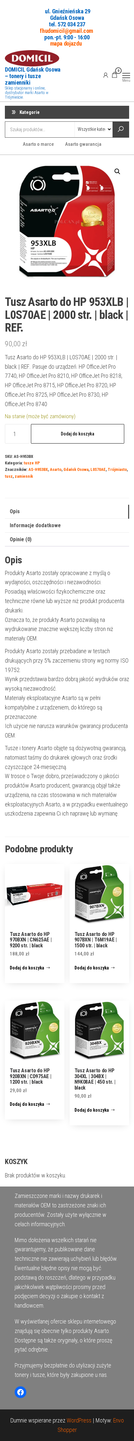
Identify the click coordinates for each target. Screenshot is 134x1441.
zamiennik (24, 476)
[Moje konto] (105, 75)
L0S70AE (98, 469)
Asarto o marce (38, 144)
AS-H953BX (38, 469)
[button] (117, 171)
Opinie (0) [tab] (21, 539)
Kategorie (30, 112)
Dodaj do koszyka (77, 433)
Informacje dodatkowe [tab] (35, 525)
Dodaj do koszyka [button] (27, 967)
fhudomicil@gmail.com (66, 30)
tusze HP (32, 462)
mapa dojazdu (66, 43)
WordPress (79, 1420)
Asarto (55, 469)
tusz (9, 476)
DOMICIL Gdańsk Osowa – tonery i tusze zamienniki (32, 76)
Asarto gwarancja (83, 144)
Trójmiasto (117, 469)
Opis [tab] (15, 511)
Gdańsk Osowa (75, 469)
